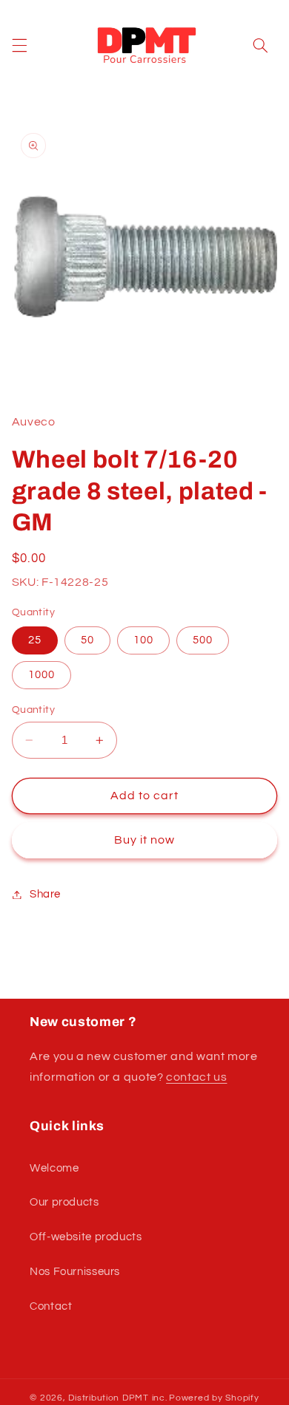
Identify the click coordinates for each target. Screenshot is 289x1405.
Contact (51, 1306)
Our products (64, 1202)
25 (34, 640)
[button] (19, 46)
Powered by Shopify (214, 1398)
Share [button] (45, 894)
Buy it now (145, 840)
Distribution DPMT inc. (117, 1398)
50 (87, 640)
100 (143, 640)
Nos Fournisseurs (75, 1271)
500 (203, 640)
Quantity (33, 710)
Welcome (54, 1168)
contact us (196, 1077)
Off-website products (86, 1236)
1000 (41, 674)
